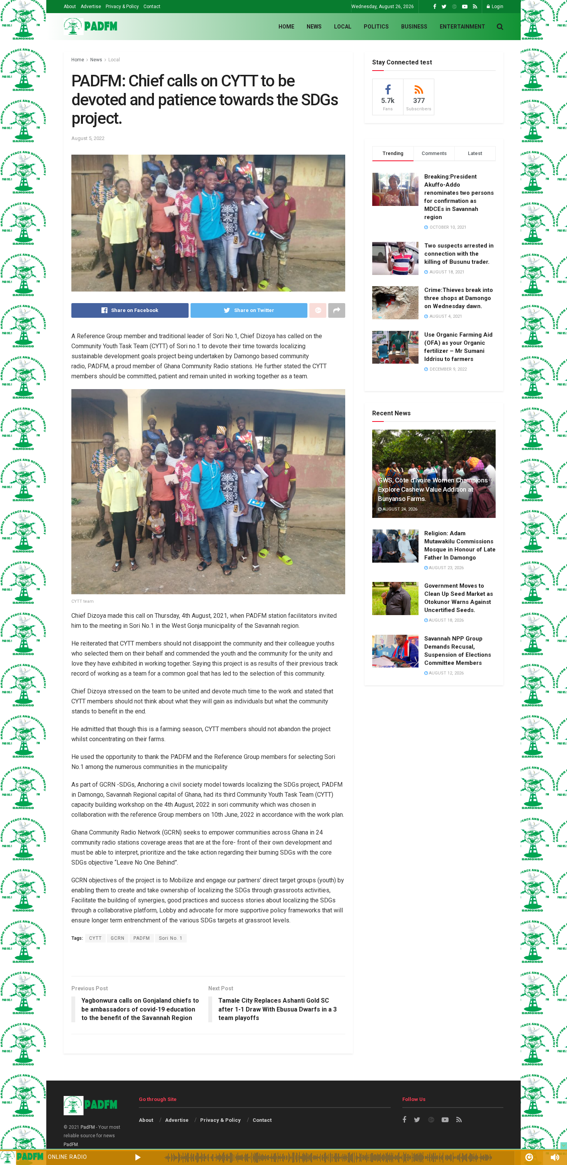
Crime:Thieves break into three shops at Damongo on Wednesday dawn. (458, 298)
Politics (376, 27)
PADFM (141, 938)
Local (342, 27)
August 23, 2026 (446, 567)
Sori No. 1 (171, 938)
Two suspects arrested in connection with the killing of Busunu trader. (459, 253)
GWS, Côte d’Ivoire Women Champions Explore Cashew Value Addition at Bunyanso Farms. (433, 489)
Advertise (91, 6)
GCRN (118, 938)
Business (414, 27)
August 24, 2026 (399, 509)
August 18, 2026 (446, 620)
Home (286, 27)
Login (497, 6)
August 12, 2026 (446, 673)
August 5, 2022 (88, 138)
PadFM (88, 1127)
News (314, 27)
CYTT (95, 938)
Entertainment (462, 27)
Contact (151, 6)
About (70, 6)
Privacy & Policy (122, 6)
